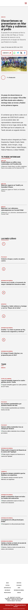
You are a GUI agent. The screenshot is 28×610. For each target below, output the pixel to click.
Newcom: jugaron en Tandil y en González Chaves (12, 186)
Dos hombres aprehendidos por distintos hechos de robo (11, 404)
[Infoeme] (7, 3)
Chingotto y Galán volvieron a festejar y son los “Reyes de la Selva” (14, 307)
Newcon (3, 17)
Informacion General (7, 280)
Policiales (18, 585)
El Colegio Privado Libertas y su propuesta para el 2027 (12, 354)
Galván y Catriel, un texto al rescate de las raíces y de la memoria (13, 544)
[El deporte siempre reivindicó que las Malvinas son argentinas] (14, 484)
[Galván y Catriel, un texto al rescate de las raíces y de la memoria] (14, 553)
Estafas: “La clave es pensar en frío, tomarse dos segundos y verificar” (13, 330)
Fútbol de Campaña (6, 378)
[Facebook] (6, 577)
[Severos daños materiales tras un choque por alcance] (14, 437)
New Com (3, 160)
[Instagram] (11, 577)
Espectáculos (7, 587)
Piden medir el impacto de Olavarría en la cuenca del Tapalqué (13, 451)
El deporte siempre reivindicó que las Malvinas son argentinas (13, 474)
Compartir (6, 52)
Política (7, 585)
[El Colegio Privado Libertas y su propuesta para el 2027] (14, 343)
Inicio (7, 582)
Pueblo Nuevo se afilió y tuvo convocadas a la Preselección (11, 163)
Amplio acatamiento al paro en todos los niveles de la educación (13, 497)
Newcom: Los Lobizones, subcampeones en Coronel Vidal (12, 209)
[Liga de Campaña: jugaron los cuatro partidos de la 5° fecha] (14, 391)
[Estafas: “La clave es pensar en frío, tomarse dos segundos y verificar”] (14, 319)
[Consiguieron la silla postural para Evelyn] (14, 530)
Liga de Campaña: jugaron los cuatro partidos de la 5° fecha (13, 381)
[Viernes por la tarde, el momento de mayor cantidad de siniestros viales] (14, 272)
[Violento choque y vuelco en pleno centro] (14, 248)
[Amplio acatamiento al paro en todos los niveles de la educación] (14, 507)
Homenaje (4, 471)
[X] (22, 577)
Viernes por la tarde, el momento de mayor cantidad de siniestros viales (13, 283)
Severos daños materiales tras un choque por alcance (12, 427)
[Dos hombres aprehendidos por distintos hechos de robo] (14, 414)
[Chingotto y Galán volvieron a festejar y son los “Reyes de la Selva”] (14, 296)
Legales (19, 592)
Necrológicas (7, 592)
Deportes (3, 304)
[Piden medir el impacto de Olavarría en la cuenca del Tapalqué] (14, 460)
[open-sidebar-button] (26, 3)
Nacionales (7, 590)
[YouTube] (16, 577)
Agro (19, 587)
